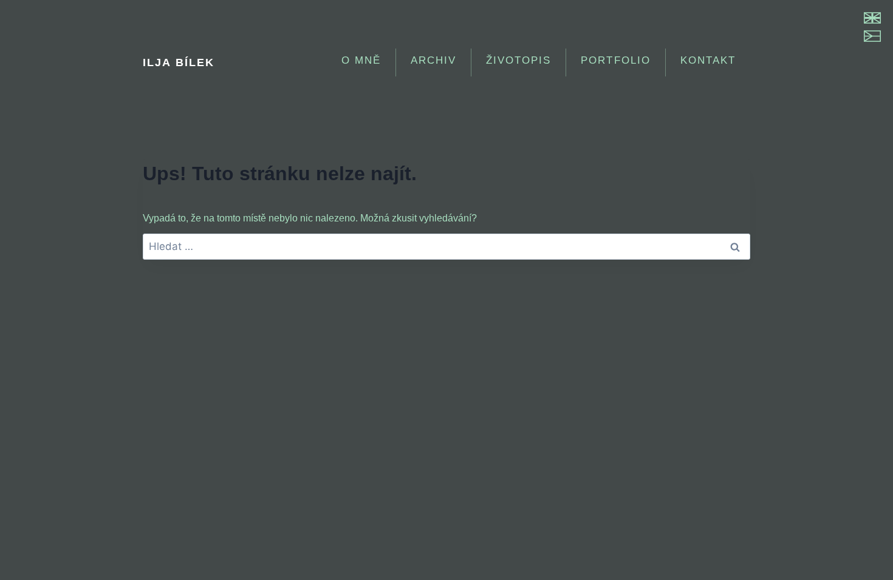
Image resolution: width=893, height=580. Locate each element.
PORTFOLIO (615, 60)
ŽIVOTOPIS (518, 60)
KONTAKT (708, 60)
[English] (872, 18)
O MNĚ (361, 60)
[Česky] (872, 36)
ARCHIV (433, 60)
